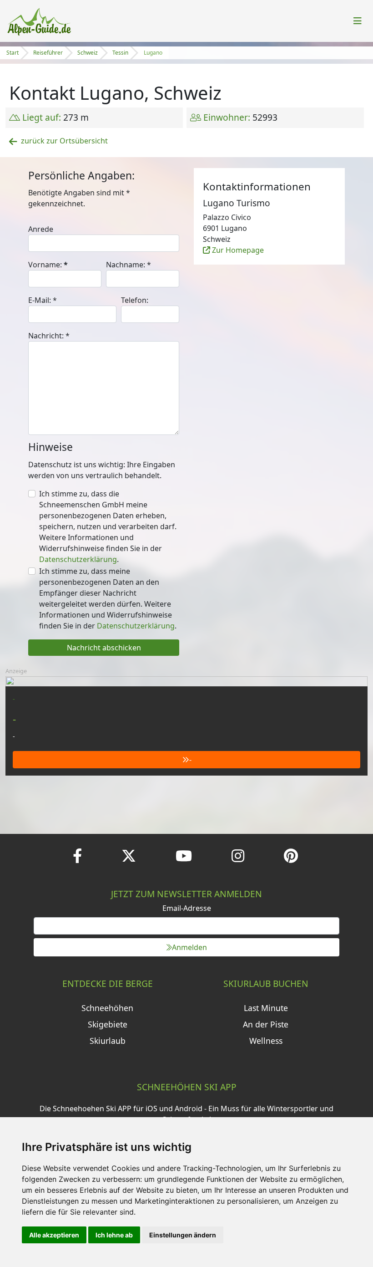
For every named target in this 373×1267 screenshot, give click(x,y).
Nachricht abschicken (104, 648)
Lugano (153, 52)
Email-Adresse (186, 908)
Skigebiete (107, 1024)
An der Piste (265, 1024)
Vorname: (48, 265)
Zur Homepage (237, 250)
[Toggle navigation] (358, 21)
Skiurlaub (108, 1040)
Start (12, 52)
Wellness (265, 1040)
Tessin (120, 52)
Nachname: (128, 265)
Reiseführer (48, 52)
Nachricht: (49, 336)
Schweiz (87, 52)
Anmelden (189, 947)
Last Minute (266, 1007)
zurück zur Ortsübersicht (64, 141)
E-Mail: (42, 300)
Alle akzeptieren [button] (54, 1235)
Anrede (40, 229)
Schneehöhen (107, 1007)
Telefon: (134, 300)
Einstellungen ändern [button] (182, 1235)
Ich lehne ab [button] (114, 1235)
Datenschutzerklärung (78, 559)
